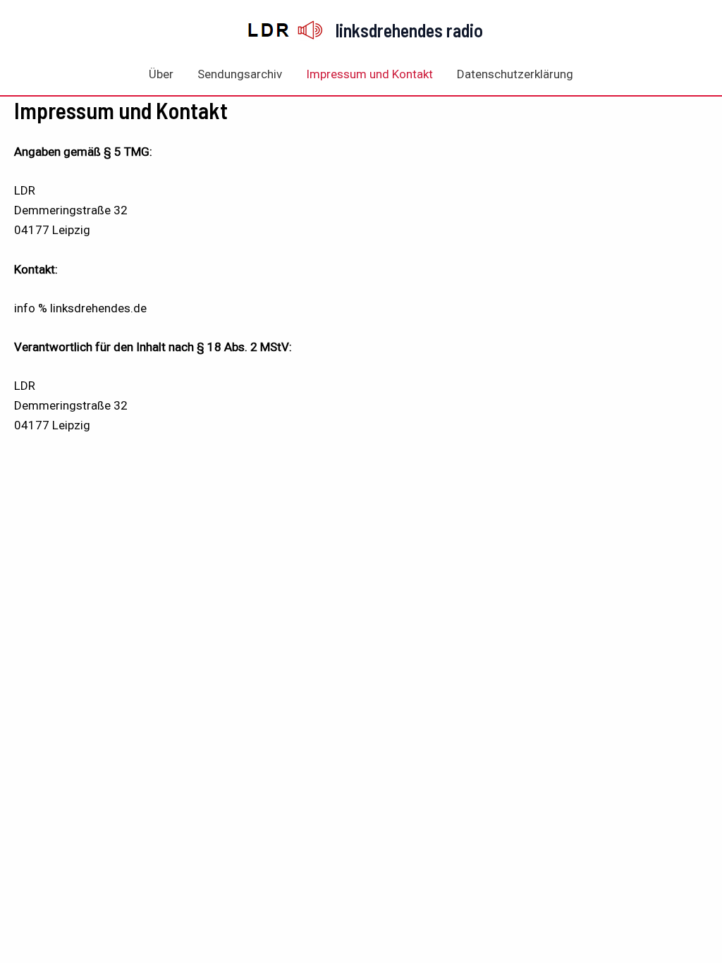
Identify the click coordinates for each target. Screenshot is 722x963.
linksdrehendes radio (409, 30)
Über (161, 74)
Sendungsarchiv (239, 74)
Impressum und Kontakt (369, 74)
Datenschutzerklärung (515, 74)
